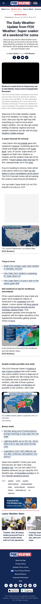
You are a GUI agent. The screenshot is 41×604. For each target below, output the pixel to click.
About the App (20, 560)
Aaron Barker (14, 53)
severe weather (14, 385)
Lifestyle (11, 493)
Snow (10, 487)
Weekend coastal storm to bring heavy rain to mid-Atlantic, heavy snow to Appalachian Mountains (20, 88)
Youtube (20, 585)
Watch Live (5, 9)
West (30, 162)
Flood (18, 481)
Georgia (25, 481)
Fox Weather (20, 3)
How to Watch (28, 9)
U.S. (7, 377)
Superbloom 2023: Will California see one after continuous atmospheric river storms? (20, 454)
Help (20, 581)
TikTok (30, 585)
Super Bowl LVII (21, 490)
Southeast (21, 302)
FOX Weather (30, 53)
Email (22, 57)
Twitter (18, 57)
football (24, 143)
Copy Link (26, 57)
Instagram (15, 585)
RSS (35, 585)
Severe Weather (26, 484)
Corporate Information (20, 577)
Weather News (16, 9)
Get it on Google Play (27, 590)
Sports (10, 490)
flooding (28, 385)
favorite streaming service (17, 476)
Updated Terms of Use (20, 567)
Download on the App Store (13, 590)
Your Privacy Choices (22, 571)
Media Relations (20, 574)
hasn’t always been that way (23, 160)
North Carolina (13, 484)
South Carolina (19, 487)
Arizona (15, 146)
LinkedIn (25, 585)
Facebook (14, 57)
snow (12, 321)
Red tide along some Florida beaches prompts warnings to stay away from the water (21, 434)
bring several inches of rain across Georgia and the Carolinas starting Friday (20, 307)
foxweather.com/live (25, 473)
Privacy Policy (20, 564)
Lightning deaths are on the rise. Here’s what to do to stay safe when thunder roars (21, 444)
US (29, 490)
